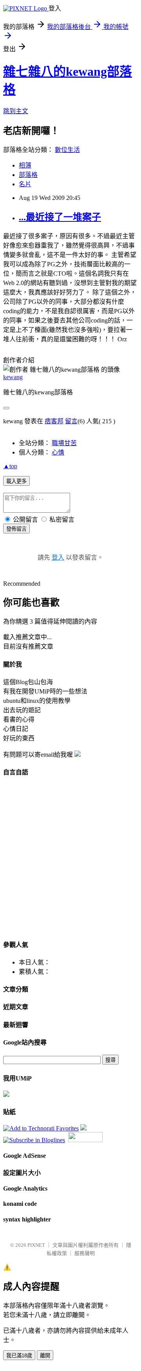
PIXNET (36, 1245)
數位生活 (67, 149)
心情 (58, 452)
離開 (45, 1356)
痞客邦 (54, 421)
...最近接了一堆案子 (60, 217)
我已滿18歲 (19, 1356)
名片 (25, 184)
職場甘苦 (64, 443)
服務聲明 (84, 1253)
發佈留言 (16, 529)
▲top (10, 466)
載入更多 (16, 481)
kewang (13, 377)
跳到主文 (15, 111)
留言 (71, 421)
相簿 (25, 165)
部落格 (28, 174)
